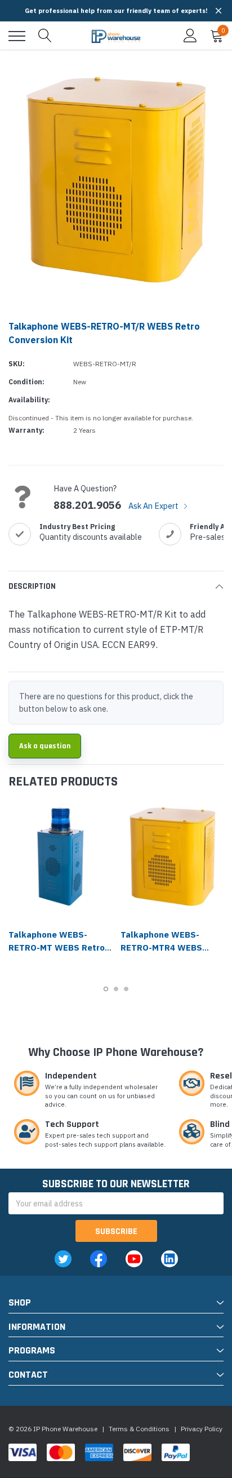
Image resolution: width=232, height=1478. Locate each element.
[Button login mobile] (190, 36)
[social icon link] (63, 1258)
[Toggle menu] (16, 36)
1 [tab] (106, 989)
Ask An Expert (154, 505)
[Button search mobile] (45, 36)
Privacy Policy (201, 1428)
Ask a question (44, 746)
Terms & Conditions (139, 1428)
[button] (218, 11)
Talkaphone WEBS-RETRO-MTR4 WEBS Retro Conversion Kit (163, 947)
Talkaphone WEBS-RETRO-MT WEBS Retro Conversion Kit (56, 947)
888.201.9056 (87, 505)
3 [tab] (126, 989)
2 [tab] (116, 989)
